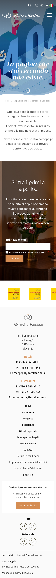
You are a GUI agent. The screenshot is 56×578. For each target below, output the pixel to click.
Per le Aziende (28, 443)
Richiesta (28, 474)
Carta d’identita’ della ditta (28, 468)
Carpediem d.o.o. (24, 573)
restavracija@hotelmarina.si (29, 397)
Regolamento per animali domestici (28, 462)
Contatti (28, 449)
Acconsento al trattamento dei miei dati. (28, 252)
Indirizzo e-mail (16, 239)
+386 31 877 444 (30, 367)
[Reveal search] (30, 5)
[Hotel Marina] (21, 15)
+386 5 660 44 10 (29, 386)
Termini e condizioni (28, 456)
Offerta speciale (28, 431)
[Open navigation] (49, 15)
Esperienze (28, 425)
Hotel (28, 406)
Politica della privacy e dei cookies (20, 566)
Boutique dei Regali (28, 437)
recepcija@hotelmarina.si (30, 373)
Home (7, 100)
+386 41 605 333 (30, 392)
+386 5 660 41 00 (29, 362)
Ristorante (28, 412)
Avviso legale (9, 561)
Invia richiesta (28, 505)
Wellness (28, 418)
